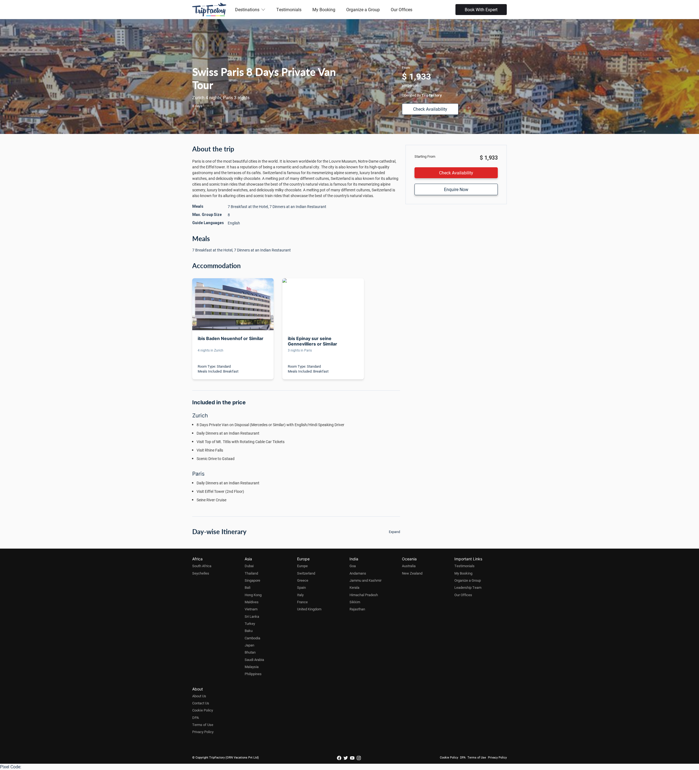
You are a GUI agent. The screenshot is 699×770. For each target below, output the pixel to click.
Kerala (354, 587)
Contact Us (200, 703)
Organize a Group (363, 9)
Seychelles (200, 573)
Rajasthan (357, 609)
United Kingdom (309, 609)
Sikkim (355, 601)
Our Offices (401, 9)
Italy (300, 594)
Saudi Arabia (254, 659)
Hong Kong (253, 594)
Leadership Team (467, 587)
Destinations (247, 9)
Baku (249, 630)
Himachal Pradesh (364, 594)
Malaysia (252, 666)
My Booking (323, 9)
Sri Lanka (252, 616)
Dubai (249, 565)
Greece (302, 580)
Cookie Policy (202, 710)
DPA (195, 717)
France (302, 601)
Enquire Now (456, 189)
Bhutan (250, 652)
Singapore (252, 580)
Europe (302, 565)
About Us (199, 695)
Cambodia (252, 638)
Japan (249, 645)
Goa (353, 565)
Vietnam (251, 609)
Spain (301, 587)
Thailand (251, 573)
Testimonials (288, 9)
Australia (409, 565)
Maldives (252, 601)
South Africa (201, 565)
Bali (247, 587)
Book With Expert (481, 9)
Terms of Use (202, 724)
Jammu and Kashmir (365, 580)
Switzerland (306, 573)
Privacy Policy (203, 731)
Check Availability (430, 109)
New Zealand (412, 573)
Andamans (358, 573)
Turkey (250, 623)
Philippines (253, 673)
